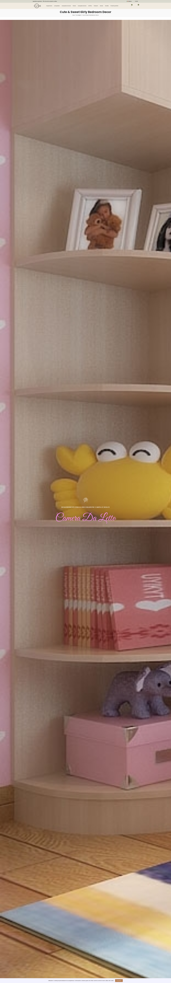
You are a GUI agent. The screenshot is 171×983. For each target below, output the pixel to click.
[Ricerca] (123, 6)
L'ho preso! (119, 980)
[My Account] (127, 6)
